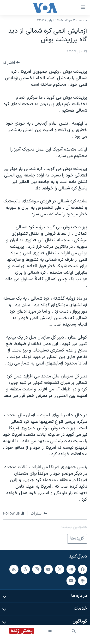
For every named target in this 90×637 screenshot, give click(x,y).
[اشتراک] (71, 580)
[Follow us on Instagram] (36, 569)
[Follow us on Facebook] (82, 569)
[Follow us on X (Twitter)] (59, 569)
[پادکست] (82, 580)
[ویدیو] (50, 631)
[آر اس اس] (13, 569)
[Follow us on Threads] (25, 569)
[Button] (11, 62)
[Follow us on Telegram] (71, 569)
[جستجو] (73, 631)
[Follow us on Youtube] (48, 569)
